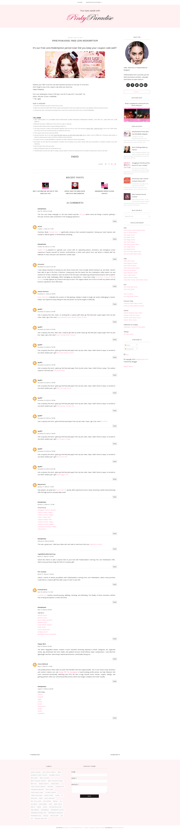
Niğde (40, 699)
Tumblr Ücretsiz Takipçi (45, 522)
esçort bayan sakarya (45, 625)
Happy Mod (42, 644)
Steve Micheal (43, 664)
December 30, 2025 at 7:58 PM (46, 418)
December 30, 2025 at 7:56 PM (46, 382)
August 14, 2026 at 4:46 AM (45, 689)
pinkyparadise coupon (57, 810)
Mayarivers (42, 484)
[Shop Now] (126, 355)
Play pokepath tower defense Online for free (72, 317)
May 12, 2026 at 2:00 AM (45, 610)
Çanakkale (41, 713)
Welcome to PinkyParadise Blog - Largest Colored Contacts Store (83, 827)
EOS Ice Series (128, 294)
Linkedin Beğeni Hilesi (45, 519)
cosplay (57, 795)
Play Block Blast (59, 370)
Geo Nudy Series (129, 235)
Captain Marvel (55, 783)
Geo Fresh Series (129, 242)
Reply (114, 221)
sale (62, 815)
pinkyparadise (45, 810)
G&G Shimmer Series (131, 273)
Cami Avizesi (42, 529)
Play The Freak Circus (64, 388)
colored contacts (50, 792)
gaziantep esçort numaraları (47, 634)
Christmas (50, 786)
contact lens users (36, 795)
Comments (130, 349)
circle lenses (49, 789)
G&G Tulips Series (130, 275)
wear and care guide (41, 818)
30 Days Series (129, 334)
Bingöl (40, 709)
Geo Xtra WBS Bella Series (132, 251)
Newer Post (35, 755)
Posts (128, 345)
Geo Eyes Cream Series (131, 244)
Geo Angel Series (129, 247)
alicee (40, 226)
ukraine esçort (42, 622)
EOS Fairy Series (129, 289)
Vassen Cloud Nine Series (132, 317)
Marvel (39, 807)
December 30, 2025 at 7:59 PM (46, 451)
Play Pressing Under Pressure (66, 335)
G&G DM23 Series (142, 280)
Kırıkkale (40, 697)
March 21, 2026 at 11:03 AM (46, 556)
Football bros (42, 595)
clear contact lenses (37, 792)
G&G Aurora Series (130, 270)
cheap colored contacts (38, 786)
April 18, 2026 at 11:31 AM (45, 592)
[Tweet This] (105, 164)
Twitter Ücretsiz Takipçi (45, 515)
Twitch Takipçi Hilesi (44, 517)
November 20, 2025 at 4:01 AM (47, 267)
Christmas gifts (59, 786)
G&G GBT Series (129, 261)
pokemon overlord (96, 544)
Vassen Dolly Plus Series (132, 315)
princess (45, 815)
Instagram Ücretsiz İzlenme (47, 510)
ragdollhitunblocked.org (46, 554)
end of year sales (50, 798)
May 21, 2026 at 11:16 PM (45, 666)
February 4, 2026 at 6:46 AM (46, 541)
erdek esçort (42, 627)
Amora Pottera (43, 291)
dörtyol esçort (42, 615)
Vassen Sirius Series (130, 320)
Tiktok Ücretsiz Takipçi (45, 512)
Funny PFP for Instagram (68, 672)
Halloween (34, 804)
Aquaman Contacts (54, 775)
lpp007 (40, 309)
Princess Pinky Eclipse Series (133, 303)
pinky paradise (35, 810)
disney (41, 798)
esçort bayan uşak (44, 629)
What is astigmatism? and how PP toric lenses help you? (137, 104)
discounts (34, 798)
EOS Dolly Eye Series (130, 287)
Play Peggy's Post (63, 474)
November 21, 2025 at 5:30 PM (46, 294)
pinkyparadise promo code (38, 813)
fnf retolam (42, 572)
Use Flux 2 (104, 421)
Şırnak (40, 704)
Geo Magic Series (129, 240)
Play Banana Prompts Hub (65, 406)
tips (32, 818)
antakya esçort (42, 632)
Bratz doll (34, 783)
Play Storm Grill (62, 457)
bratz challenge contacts (38, 781)
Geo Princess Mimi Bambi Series (134, 230)
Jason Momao (43, 804)
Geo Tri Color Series (130, 232)
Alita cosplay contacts (49, 772)
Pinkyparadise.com (142, 359)
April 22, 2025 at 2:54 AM (45, 211)
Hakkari (40, 694)
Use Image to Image (63, 439)
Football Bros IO (54, 232)
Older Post (115, 755)
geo (61, 801)
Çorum (40, 701)
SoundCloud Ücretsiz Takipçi (47, 527)
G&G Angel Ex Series (130, 263)
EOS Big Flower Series (131, 296)
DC (62, 795)
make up (33, 807)
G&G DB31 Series (129, 280)
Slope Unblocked (43, 297)
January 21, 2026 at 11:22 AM (46, 504)
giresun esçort (42, 618)
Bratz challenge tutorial (55, 781)
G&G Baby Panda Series (132, 268)
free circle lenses (36, 801)
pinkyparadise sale (36, 815)
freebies (55, 801)
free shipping (47, 801)
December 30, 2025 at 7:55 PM (46, 329)
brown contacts (44, 783)
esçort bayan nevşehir (45, 620)
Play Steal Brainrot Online (65, 353)
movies (45, 807)
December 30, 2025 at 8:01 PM (46, 469)
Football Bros (42, 589)
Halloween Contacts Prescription (134, 327)
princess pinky (54, 815)
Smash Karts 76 (61, 490)
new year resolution (55, 807)
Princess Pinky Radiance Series (134, 306)
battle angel (34, 778)
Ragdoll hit (41, 250)
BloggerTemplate (118, 827)
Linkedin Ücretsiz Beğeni (46, 524)
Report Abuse (128, 366)
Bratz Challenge (44, 778)
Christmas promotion (37, 789)
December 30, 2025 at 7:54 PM (46, 311)
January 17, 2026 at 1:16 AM (46, 487)
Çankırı (40, 711)
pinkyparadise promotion (55, 813)
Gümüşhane (41, 706)
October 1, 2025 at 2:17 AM (46, 229)
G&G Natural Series (130, 266)
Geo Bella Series (129, 237)
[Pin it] (115, 164)
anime (59, 772)
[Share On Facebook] (109, 164)
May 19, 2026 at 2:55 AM (45, 646)
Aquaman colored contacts (39, 775)
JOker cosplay (58, 804)
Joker (50, 804)
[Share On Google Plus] (112, 164)
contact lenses (48, 795)
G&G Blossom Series (131, 277)
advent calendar (35, 772)
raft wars (82, 214)
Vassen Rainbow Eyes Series (133, 313)
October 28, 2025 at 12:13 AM (46, 246)
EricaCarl (41, 264)
